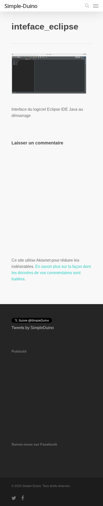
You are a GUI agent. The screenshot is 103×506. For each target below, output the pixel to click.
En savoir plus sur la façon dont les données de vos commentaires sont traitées (51, 272)
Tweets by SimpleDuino (33, 328)
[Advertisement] (49, 391)
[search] (87, 5)
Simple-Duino (20, 5)
